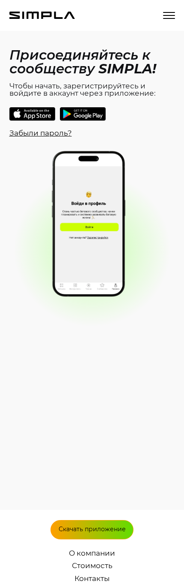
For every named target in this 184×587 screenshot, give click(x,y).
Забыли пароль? (40, 133)
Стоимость (92, 565)
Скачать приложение (92, 529)
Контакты (92, 578)
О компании (92, 553)
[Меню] (169, 15)
